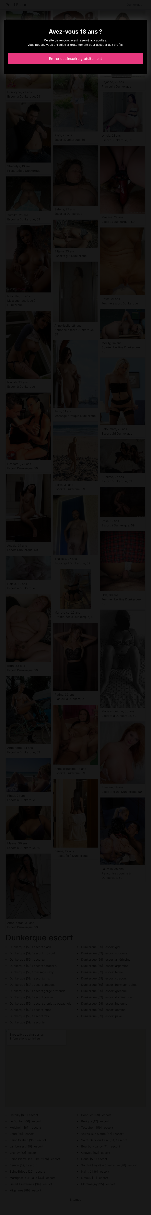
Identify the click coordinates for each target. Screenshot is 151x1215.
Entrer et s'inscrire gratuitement (75, 59)
